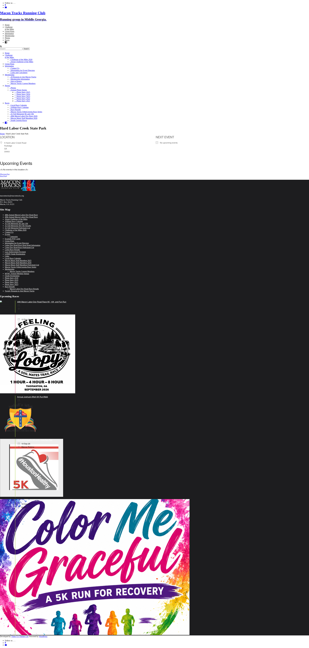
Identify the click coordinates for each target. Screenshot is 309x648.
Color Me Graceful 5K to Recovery (31, 500)
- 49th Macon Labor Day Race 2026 (23, 116)
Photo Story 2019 (11, 280)
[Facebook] (6, 42)
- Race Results (15, 110)
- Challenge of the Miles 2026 (21, 60)
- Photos (13, 88)
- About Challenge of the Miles (21, 62)
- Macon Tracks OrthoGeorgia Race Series (26, 112)
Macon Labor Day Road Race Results (24, 289)
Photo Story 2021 (11, 282)
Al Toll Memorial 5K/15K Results (18, 226)
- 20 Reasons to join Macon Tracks (23, 77)
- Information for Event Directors (22, 70)
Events (7, 234)
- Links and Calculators (18, 73)
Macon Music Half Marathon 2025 (18, 261)
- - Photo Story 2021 (22, 101)
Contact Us (9, 232)
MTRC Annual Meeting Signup (17, 274)
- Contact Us (14, 68)
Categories (14, 237)
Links (7, 256)
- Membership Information (20, 79)
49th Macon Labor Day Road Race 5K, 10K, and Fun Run (41, 301)
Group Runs (9, 241)
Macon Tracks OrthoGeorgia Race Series (20, 267)
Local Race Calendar (13, 258)
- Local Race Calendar (18, 105)
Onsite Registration (12, 276)
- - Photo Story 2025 (22, 92)
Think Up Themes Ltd (19, 636)
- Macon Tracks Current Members (22, 83)
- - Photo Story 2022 (22, 99)
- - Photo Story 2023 (22, 96)
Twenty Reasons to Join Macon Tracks (19, 291)
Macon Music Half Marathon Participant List (22, 265)
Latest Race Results (12, 250)
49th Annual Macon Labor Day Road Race (21, 217)
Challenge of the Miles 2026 (15, 230)
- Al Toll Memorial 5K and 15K (22, 114)
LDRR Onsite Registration (15, 254)
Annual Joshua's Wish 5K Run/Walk (32, 396)
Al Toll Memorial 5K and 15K (16, 224)
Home (2, 134)
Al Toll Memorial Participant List (17, 228)
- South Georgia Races (18, 120)
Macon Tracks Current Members (22, 271)
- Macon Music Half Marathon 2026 (23, 118)
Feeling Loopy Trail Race (28, 315)
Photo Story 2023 (11, 284)
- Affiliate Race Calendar (19, 107)
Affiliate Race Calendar (14, 221)
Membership (9, 269)
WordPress (43, 636)
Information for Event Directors (17, 243)
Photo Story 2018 (11, 278)
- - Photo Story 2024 (22, 94)
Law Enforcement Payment (15, 252)
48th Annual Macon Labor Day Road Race (21, 215)
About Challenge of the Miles (16, 219)
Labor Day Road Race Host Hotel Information (22, 245)
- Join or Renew (16, 81)
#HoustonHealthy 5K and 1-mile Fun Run (34, 440)
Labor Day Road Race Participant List (19, 247)
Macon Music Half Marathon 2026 (18, 263)
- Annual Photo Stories (18, 90)
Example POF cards (12, 239)
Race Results (10, 287)
